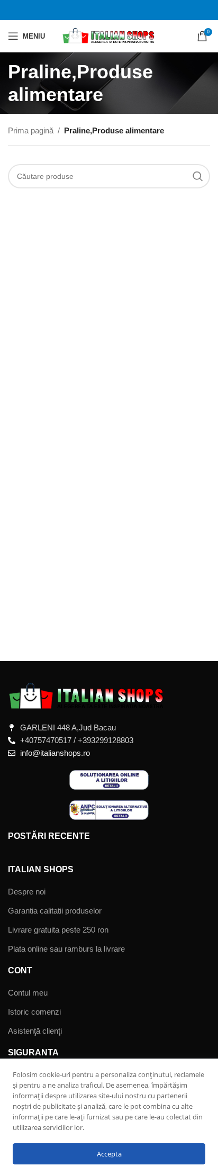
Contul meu (28, 992)
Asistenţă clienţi (35, 1030)
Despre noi (27, 891)
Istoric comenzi (34, 1011)
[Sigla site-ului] (109, 35)
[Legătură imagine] (87, 695)
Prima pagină (30, 130)
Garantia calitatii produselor (55, 910)
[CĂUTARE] (198, 176)
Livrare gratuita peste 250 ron (58, 929)
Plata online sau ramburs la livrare (66, 948)
